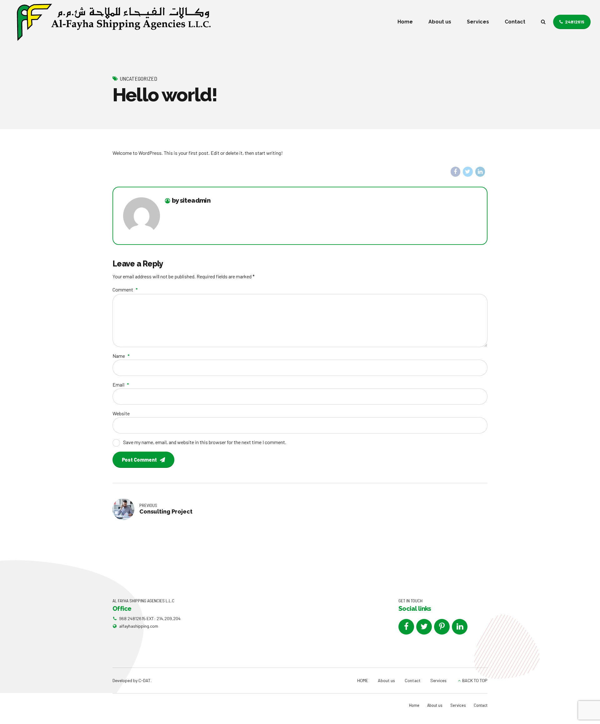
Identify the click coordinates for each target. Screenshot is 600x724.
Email (120, 384)
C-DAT (144, 680)
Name (121, 356)
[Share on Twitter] (468, 172)
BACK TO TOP (475, 680)
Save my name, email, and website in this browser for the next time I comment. (204, 442)
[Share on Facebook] (456, 172)
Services (478, 22)
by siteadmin (191, 200)
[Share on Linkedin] (480, 172)
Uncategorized (138, 78)
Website (121, 413)
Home (405, 22)
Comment (125, 289)
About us (439, 22)
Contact (515, 22)
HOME (362, 680)
